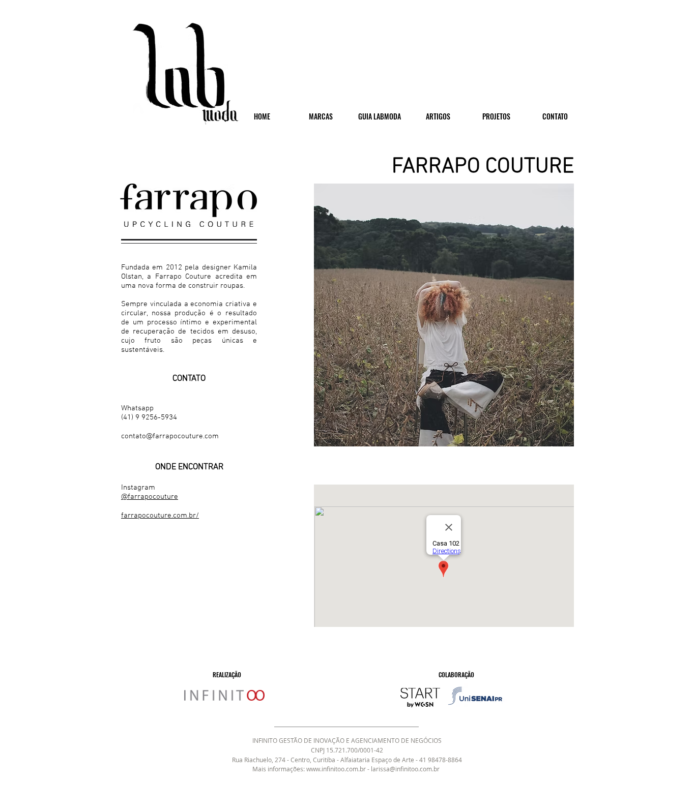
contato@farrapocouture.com (170, 436)
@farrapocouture (149, 496)
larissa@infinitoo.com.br (405, 769)
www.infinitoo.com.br (336, 769)
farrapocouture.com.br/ (160, 515)
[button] (444, 315)
